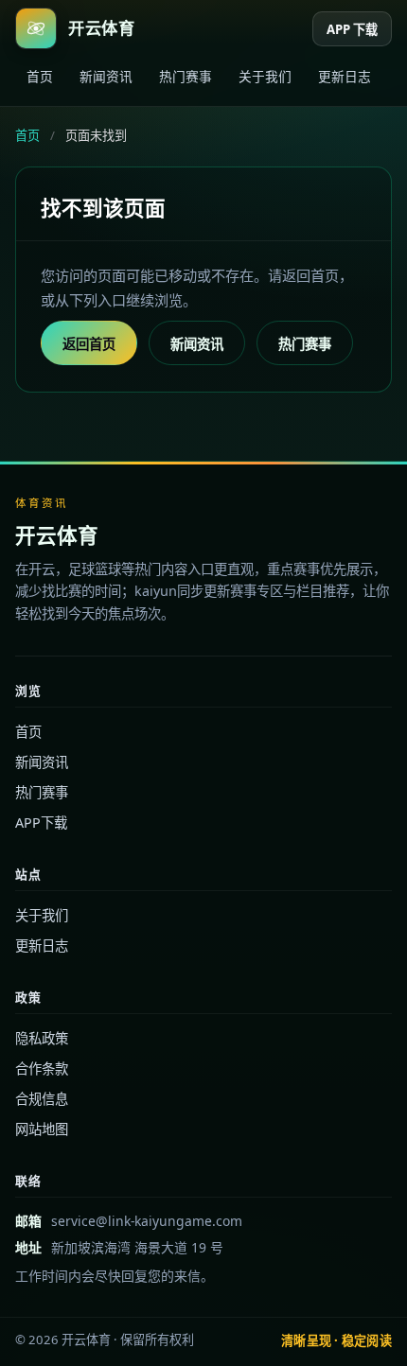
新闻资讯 (106, 76)
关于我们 (265, 76)
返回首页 (88, 344)
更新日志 (344, 76)
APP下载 (41, 823)
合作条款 (41, 1068)
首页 (40, 76)
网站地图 (41, 1129)
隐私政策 (41, 1038)
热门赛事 (185, 76)
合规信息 (41, 1099)
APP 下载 (352, 29)
